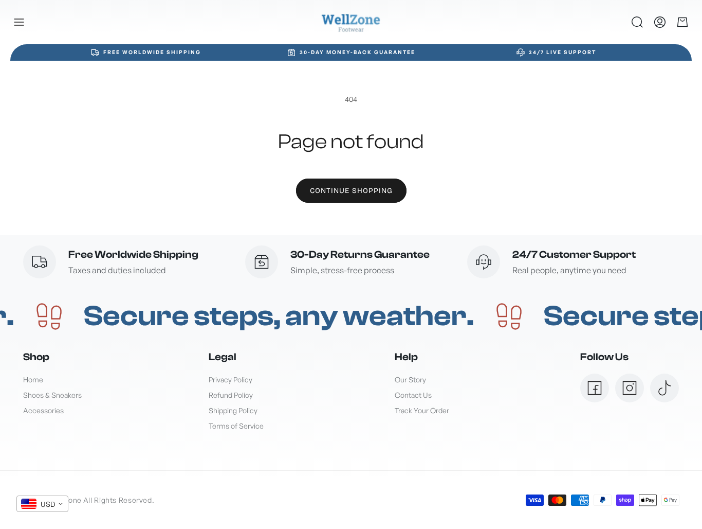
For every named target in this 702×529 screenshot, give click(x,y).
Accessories (43, 410)
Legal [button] (222, 357)
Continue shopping (351, 190)
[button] (19, 22)
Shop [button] (36, 357)
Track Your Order (422, 410)
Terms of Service (236, 425)
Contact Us (413, 395)
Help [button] (406, 357)
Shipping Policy (233, 410)
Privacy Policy (230, 379)
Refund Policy (231, 395)
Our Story (410, 379)
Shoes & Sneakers (52, 395)
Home (33, 379)
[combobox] (42, 504)
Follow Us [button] (604, 357)
